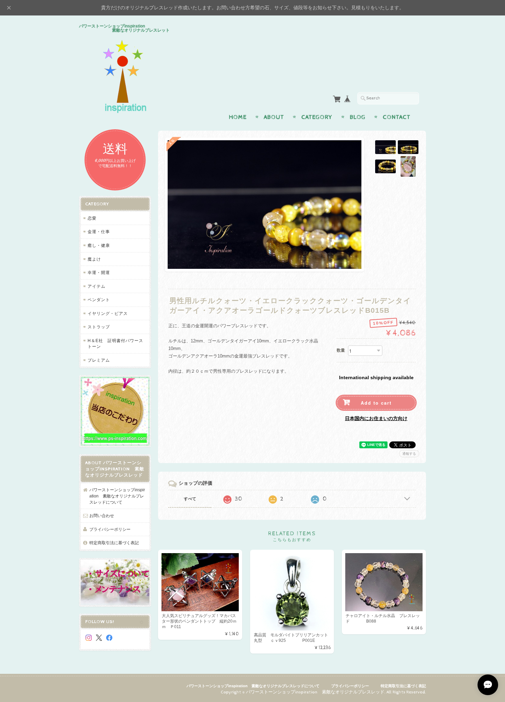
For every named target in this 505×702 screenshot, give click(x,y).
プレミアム (99, 360)
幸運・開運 (99, 272)
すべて (190, 498)
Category (317, 117)
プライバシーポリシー (110, 529)
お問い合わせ (101, 515)
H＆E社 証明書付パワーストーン (115, 343)
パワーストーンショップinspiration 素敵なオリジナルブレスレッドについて (117, 495)
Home (238, 117)
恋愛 (92, 218)
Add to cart (376, 402)
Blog (358, 117)
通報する (409, 454)
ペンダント (99, 299)
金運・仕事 (99, 231)
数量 (341, 350)
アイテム (96, 286)
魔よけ (94, 259)
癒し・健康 (99, 245)
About (274, 117)
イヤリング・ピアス (108, 313)
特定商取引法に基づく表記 (114, 542)
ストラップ (99, 327)
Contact (397, 117)
